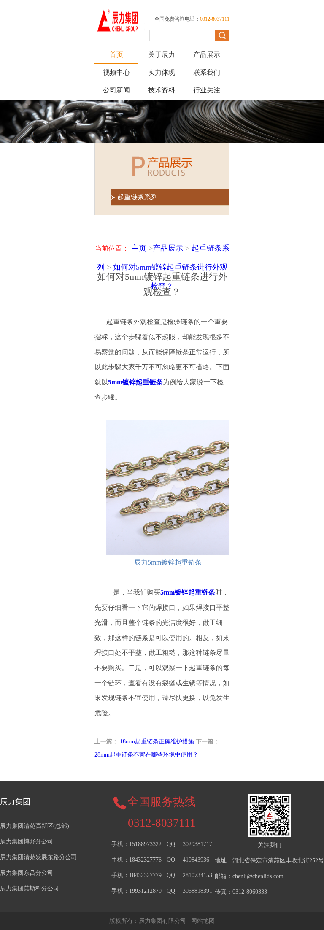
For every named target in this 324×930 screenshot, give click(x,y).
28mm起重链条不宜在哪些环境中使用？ (146, 755)
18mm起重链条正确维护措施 (157, 741)
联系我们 (206, 72)
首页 (116, 54)
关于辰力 (161, 54)
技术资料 (161, 90)
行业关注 (206, 90)
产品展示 (206, 54)
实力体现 (161, 72)
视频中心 (116, 72)
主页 (138, 248)
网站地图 (203, 921)
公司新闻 (116, 90)
